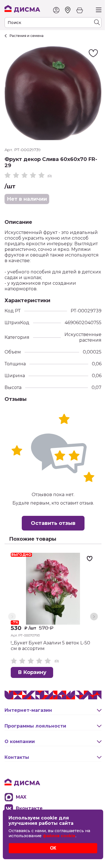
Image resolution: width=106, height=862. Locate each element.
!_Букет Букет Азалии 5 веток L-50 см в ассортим (50, 645)
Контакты (17, 757)
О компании (20, 741)
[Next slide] (94, 616)
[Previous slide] (12, 616)
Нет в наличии (27, 199)
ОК (53, 848)
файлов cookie (59, 835)
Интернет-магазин (28, 710)
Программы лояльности (35, 726)
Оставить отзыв (53, 523)
